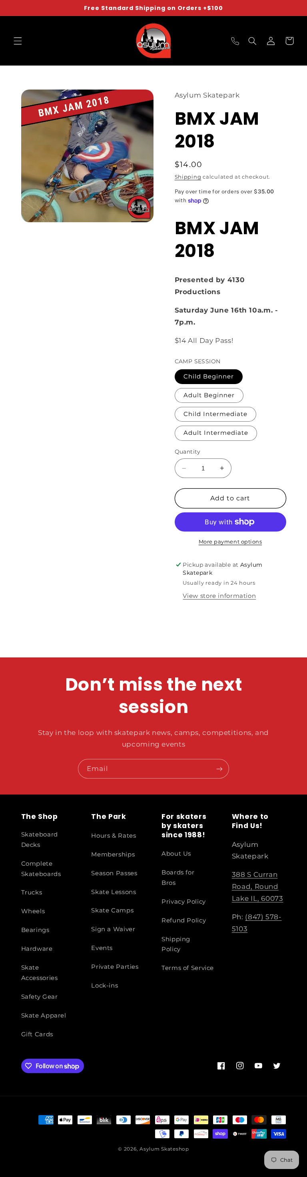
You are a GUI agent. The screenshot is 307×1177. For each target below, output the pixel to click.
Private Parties (114, 966)
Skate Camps (112, 910)
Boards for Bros (177, 877)
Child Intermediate (215, 414)
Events (102, 948)
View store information (219, 595)
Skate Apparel (43, 1015)
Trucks (31, 892)
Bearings (35, 930)
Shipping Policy (175, 944)
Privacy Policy (183, 901)
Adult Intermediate (216, 432)
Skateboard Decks (39, 839)
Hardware (37, 948)
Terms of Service (187, 968)
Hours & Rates (113, 835)
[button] (17, 41)
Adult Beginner (209, 395)
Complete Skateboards (41, 869)
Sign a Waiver (113, 929)
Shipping (188, 177)
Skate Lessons (113, 892)
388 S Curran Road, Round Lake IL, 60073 (257, 886)
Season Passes (114, 873)
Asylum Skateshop (164, 1149)
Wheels (33, 911)
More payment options (230, 542)
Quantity (188, 451)
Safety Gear (39, 996)
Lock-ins (104, 985)
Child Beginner (208, 376)
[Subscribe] (219, 769)
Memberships (113, 854)
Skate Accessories (39, 973)
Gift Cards (37, 1034)
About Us (176, 853)
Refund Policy (183, 920)
